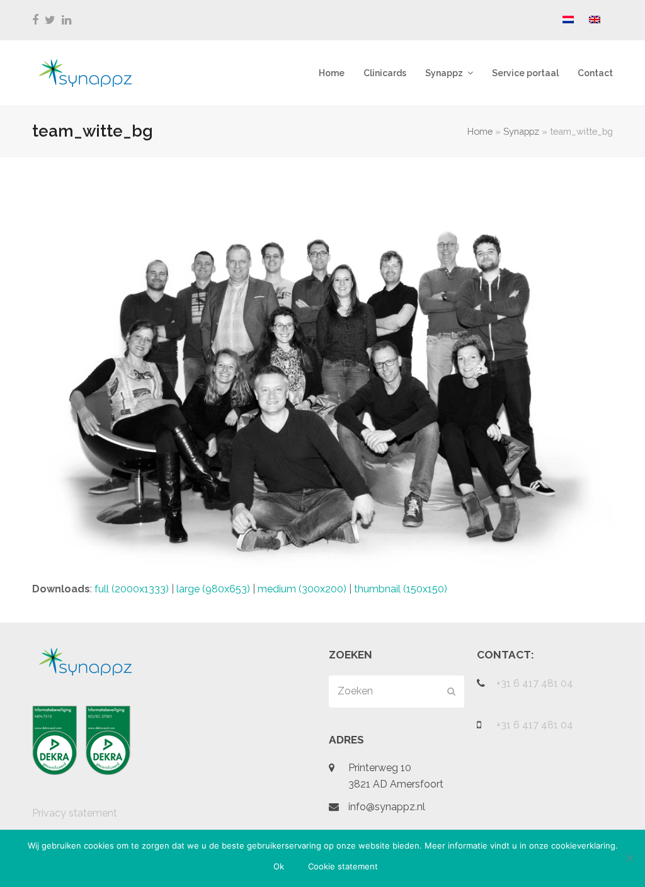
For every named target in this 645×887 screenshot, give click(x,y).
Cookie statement (343, 866)
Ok (278, 866)
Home (480, 131)
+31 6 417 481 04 (534, 683)
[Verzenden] (451, 691)
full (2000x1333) (131, 589)
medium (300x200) (302, 589)
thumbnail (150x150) (400, 589)
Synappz (521, 131)
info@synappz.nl (386, 807)
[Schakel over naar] (568, 20)
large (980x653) (213, 589)
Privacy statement (74, 813)
